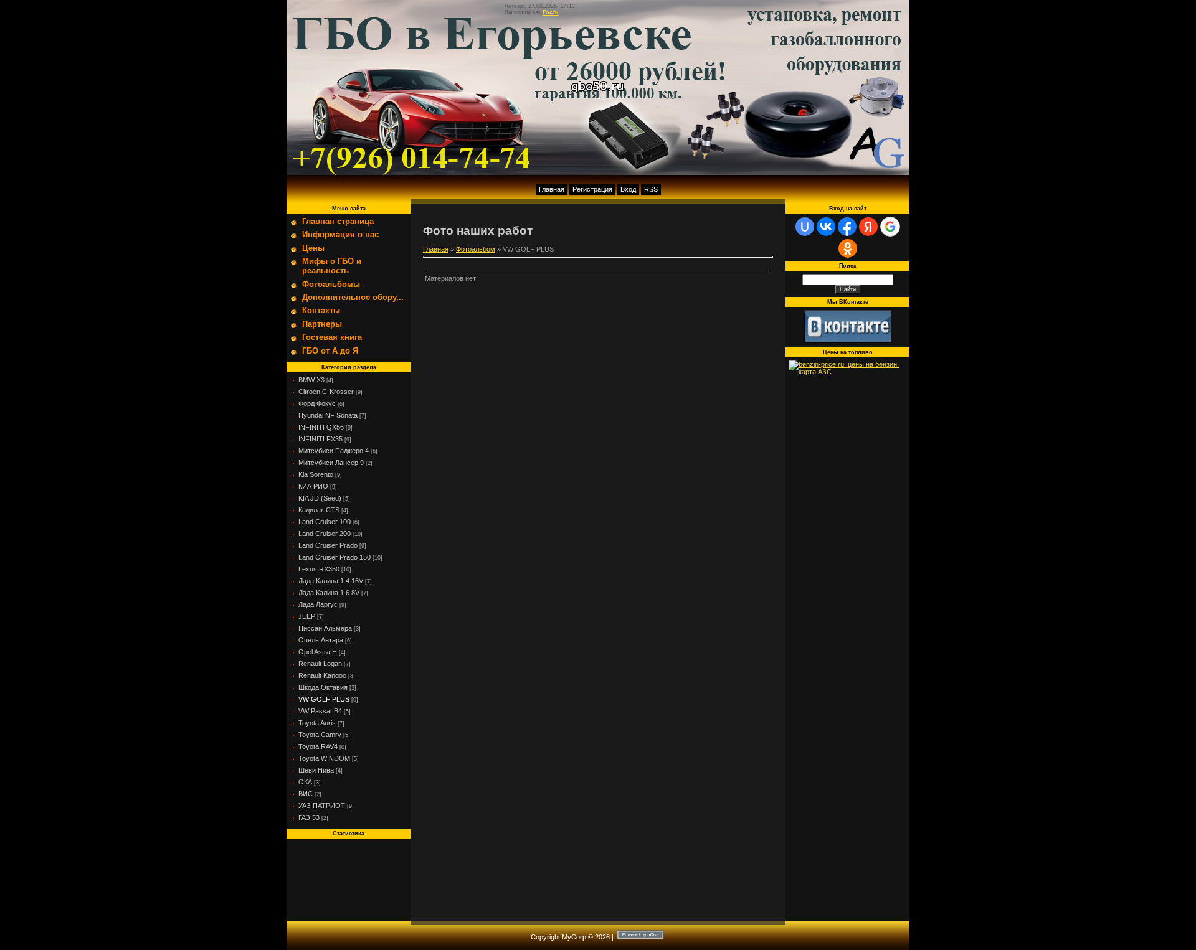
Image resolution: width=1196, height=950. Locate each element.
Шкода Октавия (323, 687)
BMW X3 (311, 379)
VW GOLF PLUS (323, 699)
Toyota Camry (319, 734)
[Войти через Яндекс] (868, 226)
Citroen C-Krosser (326, 391)
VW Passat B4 (320, 711)
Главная (551, 189)
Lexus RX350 (318, 569)
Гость (551, 12)
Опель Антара (320, 640)
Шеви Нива (316, 770)
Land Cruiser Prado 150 (334, 557)
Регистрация (592, 189)
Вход (628, 189)
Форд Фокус (317, 403)
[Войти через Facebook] (847, 226)
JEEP (306, 616)
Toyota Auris (317, 723)
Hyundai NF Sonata (328, 415)
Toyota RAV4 (318, 746)
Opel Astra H (317, 652)
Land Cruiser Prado (328, 545)
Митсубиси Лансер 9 (331, 462)
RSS (651, 189)
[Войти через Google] (890, 227)
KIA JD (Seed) (319, 498)
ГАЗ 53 (309, 817)
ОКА (305, 782)
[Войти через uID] (804, 226)
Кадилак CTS (318, 510)
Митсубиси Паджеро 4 (333, 450)
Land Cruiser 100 (324, 521)
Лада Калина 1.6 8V (328, 592)
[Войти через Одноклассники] (847, 248)
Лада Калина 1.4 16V (330, 581)
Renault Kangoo (322, 675)
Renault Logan (320, 663)
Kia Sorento (315, 474)
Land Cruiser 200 (324, 533)
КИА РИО (313, 486)
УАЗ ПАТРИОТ (321, 805)
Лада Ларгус (318, 604)
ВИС (305, 793)
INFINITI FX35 (320, 439)
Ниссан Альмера (325, 628)
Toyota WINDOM (324, 758)
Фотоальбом (475, 249)
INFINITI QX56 (321, 427)
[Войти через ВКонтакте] (826, 226)
